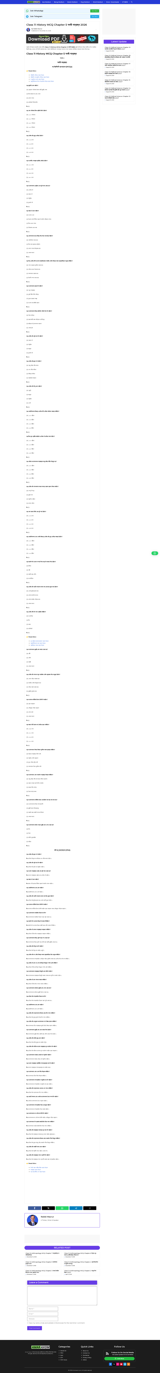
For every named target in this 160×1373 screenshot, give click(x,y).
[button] (132, 2)
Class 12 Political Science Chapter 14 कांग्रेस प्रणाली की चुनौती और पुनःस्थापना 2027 (117, 89)
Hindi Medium (98, 2)
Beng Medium (59, 2)
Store (108, 2)
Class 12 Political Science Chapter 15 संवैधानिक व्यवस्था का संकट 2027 (117, 81)
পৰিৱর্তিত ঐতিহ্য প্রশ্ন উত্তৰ (37, 75)
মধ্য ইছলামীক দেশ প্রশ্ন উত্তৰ (38, 1172)
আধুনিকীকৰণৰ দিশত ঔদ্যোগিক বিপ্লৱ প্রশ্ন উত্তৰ (42, 81)
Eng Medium (85, 2)
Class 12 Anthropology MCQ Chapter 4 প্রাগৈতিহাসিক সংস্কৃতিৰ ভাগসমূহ (81, 1262)
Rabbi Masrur (38, 29)
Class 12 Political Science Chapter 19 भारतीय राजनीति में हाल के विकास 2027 (117, 48)
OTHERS (125, 2)
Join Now (95, 11)
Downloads (115, 2)
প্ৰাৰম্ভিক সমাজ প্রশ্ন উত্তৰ (37, 645)
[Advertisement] (62, 1188)
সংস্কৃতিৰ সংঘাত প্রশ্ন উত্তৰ (37, 79)
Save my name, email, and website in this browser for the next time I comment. (57, 1323)
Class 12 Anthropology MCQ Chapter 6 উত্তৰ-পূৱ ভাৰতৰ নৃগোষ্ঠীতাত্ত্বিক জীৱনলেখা (80, 1254)
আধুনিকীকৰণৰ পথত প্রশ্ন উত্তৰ (38, 643)
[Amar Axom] (33, 2)
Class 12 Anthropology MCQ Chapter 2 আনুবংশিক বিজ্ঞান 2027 (80, 1271)
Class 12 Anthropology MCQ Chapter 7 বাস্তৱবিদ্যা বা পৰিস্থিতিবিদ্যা (42, 1254)
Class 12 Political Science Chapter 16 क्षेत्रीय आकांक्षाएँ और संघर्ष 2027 (117, 72)
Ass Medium (46, 2)
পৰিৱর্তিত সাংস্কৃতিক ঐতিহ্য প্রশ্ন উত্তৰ (40, 77)
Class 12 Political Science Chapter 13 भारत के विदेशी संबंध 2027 (117, 97)
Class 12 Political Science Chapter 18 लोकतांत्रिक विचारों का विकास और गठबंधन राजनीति (117, 56)
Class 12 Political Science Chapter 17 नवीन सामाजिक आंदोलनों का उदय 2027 (117, 64)
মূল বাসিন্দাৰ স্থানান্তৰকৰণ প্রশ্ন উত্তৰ (39, 641)
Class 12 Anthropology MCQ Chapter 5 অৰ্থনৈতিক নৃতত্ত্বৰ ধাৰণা (41, 1262)
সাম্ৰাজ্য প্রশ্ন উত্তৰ (36, 1170)
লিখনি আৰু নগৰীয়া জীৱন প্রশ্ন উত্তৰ (39, 1167)
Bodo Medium (72, 2)
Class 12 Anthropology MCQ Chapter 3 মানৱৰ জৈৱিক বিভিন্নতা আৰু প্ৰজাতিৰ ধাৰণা (42, 1271)
